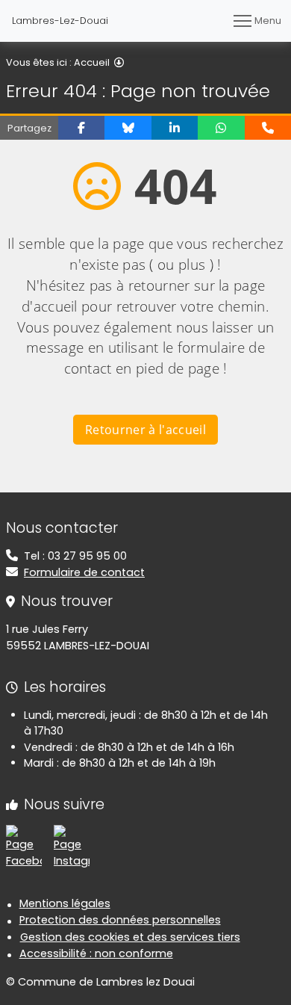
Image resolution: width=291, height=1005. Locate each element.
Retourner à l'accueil (145, 429)
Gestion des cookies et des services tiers (130, 937)
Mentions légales (64, 903)
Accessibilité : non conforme (96, 953)
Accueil (92, 62)
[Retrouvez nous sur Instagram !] (72, 846)
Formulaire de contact (84, 572)
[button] (81, 128)
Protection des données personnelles (120, 919)
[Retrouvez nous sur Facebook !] (24, 846)
